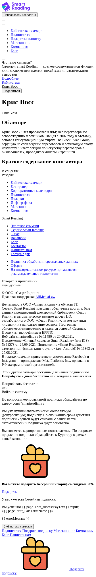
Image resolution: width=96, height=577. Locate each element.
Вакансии (18, 238)
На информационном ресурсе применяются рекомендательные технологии (44, 271)
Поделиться (12, 91)
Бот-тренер (19, 186)
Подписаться (20, 35)
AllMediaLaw (45, 297)
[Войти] (3, 20)
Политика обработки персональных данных (44, 261)
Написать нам (21, 250)
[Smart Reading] (16, 10)
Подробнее (10, 78)
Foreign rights (20, 254)
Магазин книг (21, 43)
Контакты (18, 246)
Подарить (9, 492)
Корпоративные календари (31, 190)
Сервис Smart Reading (27, 230)
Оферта (16, 265)
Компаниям (19, 47)
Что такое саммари (25, 226)
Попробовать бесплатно (20, 15)
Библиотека (11, 82)
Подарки (17, 199)
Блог (14, 51)
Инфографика (21, 203)
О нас (15, 234)
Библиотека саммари (26, 31)
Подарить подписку (26, 39)
